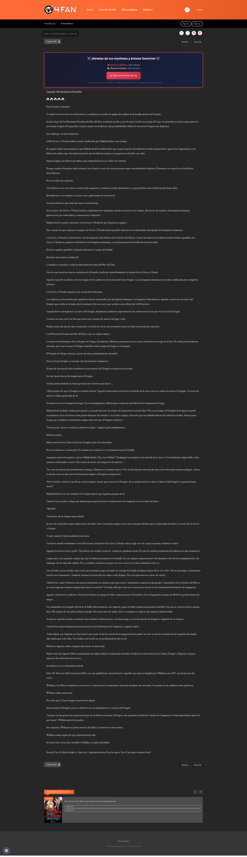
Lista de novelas (107, 9)
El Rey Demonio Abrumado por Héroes (80, 801)
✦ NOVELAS (49, 23)
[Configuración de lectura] (6, 850)
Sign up (197, 23)
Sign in (186, 23)
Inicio (90, 9)
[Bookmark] (194, 33)
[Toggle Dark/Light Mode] (200, 33)
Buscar (200, 9)
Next (196, 41)
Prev (186, 41)
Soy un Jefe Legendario (58, 34)
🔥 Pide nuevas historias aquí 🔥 (123, 75)
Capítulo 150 (70, 807)
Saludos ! (148, 9)
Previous (195, 792)
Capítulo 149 (70, 810)
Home (46, 34)
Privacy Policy (123, 841)
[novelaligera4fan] (60, 9)
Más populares (130, 9)
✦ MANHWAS (67, 23)
